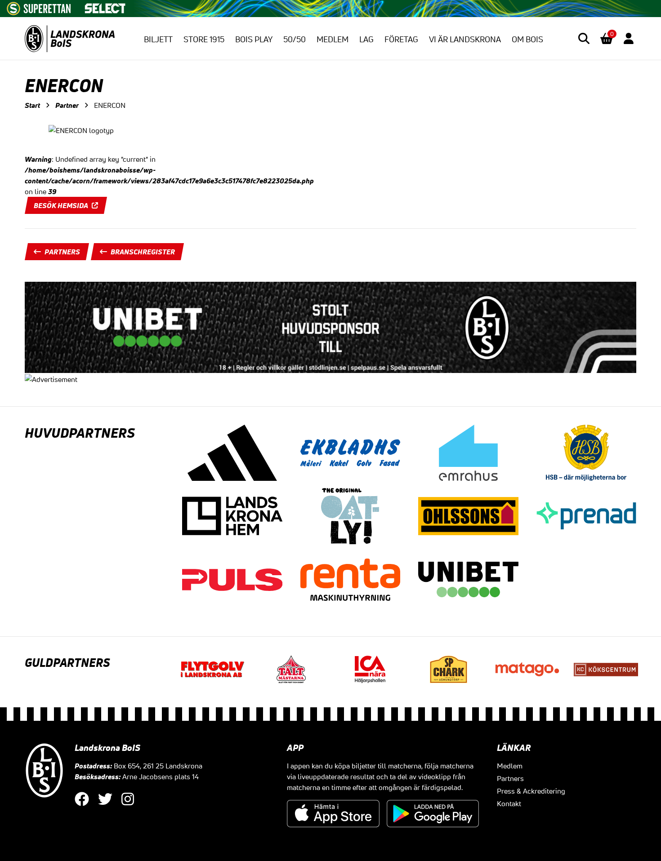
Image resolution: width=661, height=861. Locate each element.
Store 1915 (203, 39)
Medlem (332, 39)
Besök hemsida (61, 205)
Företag (401, 39)
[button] (584, 38)
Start (32, 105)
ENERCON (109, 105)
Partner (67, 105)
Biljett (158, 39)
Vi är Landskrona (465, 39)
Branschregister (143, 252)
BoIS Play (253, 39)
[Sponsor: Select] (105, 6)
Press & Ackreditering (531, 790)
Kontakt (509, 803)
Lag (366, 39)
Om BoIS (527, 39)
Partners (62, 252)
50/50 (294, 39)
